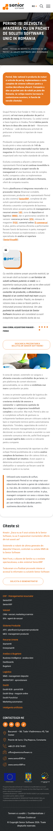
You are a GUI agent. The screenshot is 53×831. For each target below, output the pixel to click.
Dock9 (6, 685)
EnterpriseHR (8, 648)
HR (20, 212)
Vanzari (6, 610)
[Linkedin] (5, 724)
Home (5, 49)
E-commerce (41, 222)
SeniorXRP (7, 604)
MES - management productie (16, 634)
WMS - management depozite (15, 676)
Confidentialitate (35, 813)
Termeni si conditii (17, 813)
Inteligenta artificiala (13, 707)
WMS (14, 216)
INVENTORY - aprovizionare (15, 680)
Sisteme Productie (11, 625)
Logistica (7, 672)
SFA (31, 219)
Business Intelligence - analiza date (18, 658)
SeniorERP (24, 198)
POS (15, 222)
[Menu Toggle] (48, 6)
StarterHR (7, 644)
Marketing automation (12, 702)
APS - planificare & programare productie (20, 630)
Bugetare (7, 666)
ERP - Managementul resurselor (18, 596)
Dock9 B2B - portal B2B (13, 689)
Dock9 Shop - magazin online (15, 693)
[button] (34, 6)
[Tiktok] (23, 724)
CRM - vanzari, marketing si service (18, 614)
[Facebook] (11, 724)
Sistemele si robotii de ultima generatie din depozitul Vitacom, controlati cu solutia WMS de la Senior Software (25, 549)
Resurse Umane (10, 639)
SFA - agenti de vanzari (13, 618)
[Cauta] (41, 6)
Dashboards (8, 662)
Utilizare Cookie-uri (27, 817)
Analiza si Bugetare (12, 653)
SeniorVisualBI (11, 239)
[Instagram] (17, 724)
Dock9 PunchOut (10, 697)
